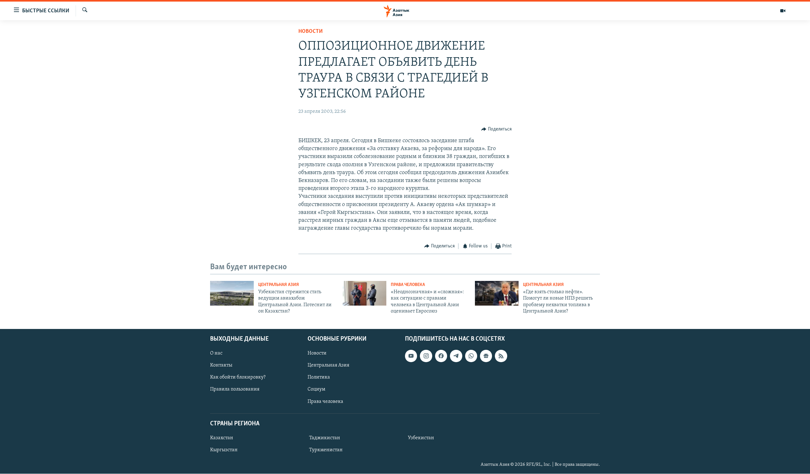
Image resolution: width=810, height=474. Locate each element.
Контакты (221, 365)
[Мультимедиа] (782, 10)
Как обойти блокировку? (237, 377)
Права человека (408, 285)
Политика (319, 377)
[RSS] (501, 356)
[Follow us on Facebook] (441, 356)
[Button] (496, 129)
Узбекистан (421, 438)
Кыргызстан (224, 450)
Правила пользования (234, 389)
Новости (310, 31)
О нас (216, 353)
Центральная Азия (278, 285)
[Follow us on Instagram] (426, 356)
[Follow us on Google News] (486, 356)
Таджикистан (324, 438)
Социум (316, 389)
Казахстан (221, 438)
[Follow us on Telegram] (456, 356)
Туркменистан (326, 450)
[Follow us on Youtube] (411, 356)
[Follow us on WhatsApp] (471, 356)
